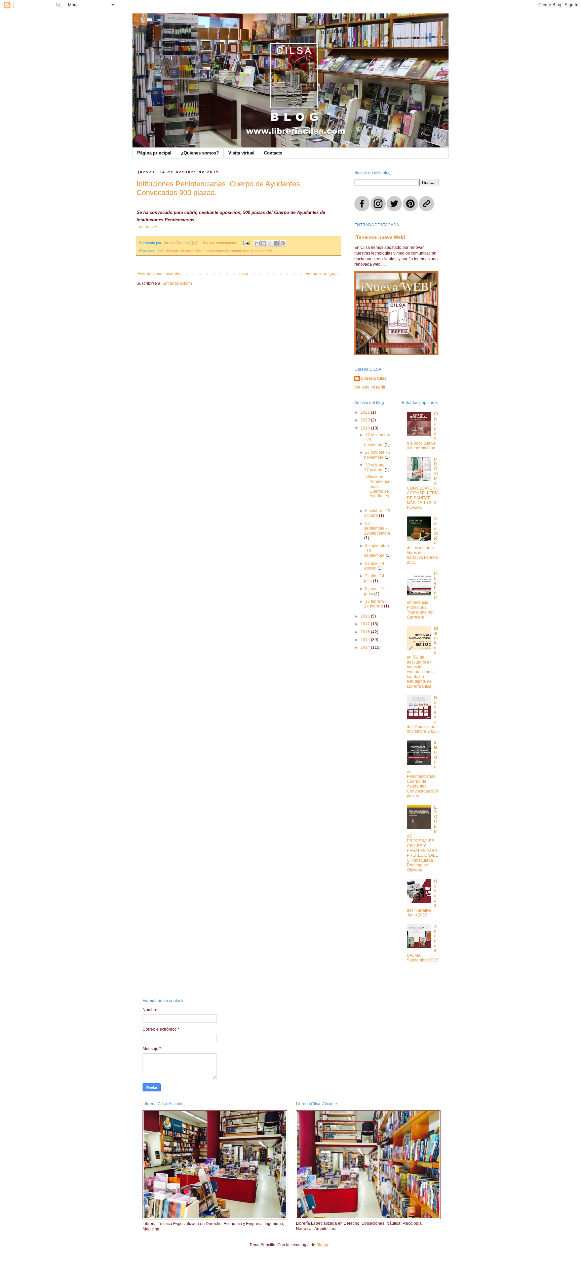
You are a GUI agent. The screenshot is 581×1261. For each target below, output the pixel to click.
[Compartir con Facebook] (276, 243)
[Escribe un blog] (263, 243)
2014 (365, 647)
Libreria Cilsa (374, 378)
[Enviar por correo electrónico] (257, 243)
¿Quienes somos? (200, 152)
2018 (365, 616)
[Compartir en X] (270, 243)
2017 (365, 624)
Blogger (323, 1245)
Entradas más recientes (159, 273)
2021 (365, 412)
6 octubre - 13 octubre (377, 513)
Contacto (273, 152)
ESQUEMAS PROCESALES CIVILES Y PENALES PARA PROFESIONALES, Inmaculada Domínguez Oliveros (422, 838)
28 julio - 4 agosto (374, 566)
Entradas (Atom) (177, 283)
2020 (365, 420)
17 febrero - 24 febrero (375, 604)
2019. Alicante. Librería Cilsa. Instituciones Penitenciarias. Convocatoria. (215, 251)
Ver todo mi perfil (369, 387)
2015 (365, 639)
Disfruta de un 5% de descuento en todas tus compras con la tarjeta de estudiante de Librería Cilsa (422, 657)
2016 (365, 632)
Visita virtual (241, 152)
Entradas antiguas (322, 273)
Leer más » (147, 226)
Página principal (154, 152)
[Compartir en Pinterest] (282, 243)
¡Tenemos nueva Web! (379, 237)
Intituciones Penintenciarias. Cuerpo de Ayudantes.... (377, 489)
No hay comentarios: (220, 243)
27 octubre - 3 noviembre (377, 454)
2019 (365, 428)
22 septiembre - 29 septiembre (377, 528)
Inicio (243, 273)
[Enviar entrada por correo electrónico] (246, 243)
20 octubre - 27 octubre (375, 467)
